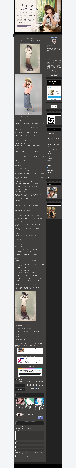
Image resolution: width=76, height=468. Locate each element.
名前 (16, 441)
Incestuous (50, 170)
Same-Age (50, 167)
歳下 (49, 146)
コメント (17, 430)
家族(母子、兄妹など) (52, 142)
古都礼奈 (36, 376)
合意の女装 (50, 156)
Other (49, 177)
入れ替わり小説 (51, 133)
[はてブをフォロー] (35, 389)
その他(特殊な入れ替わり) (53, 149)
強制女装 (50, 153)
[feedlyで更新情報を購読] (36, 389)
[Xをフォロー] (33, 389)
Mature (49, 165)
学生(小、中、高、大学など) (53, 144)
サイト (16, 448)
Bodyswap (50, 163)
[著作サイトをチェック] (32, 389)
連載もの (50, 160)
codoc (41, 376)
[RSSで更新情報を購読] (38, 389)
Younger (50, 174)
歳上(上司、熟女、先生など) (53, 135)
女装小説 (17, 379)
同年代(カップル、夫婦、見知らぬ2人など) (54, 139)
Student (49, 172)
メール (16, 444)
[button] (39, 385)
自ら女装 (21, 379)
